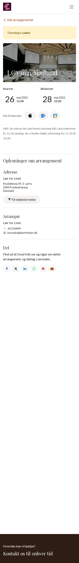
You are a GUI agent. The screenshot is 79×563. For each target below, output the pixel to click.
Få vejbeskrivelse (23, 199)
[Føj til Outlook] (43, 115)
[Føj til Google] (55, 115)
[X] (16, 268)
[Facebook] (7, 268)
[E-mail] (52, 268)
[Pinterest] (43, 268)
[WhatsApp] (34, 268)
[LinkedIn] (25, 268)
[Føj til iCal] (30, 116)
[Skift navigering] (71, 6)
